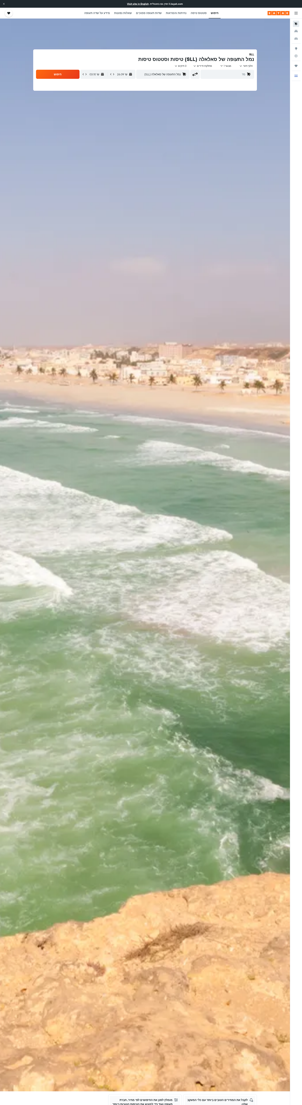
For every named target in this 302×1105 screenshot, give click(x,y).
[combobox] (246, 66)
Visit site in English (138, 3)
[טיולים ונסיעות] (296, 65)
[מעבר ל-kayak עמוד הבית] (278, 13)
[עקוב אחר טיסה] (296, 55)
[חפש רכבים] (296, 38)
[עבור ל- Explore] (296, 48)
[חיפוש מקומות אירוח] (296, 31)
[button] (4, 4)
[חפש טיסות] (296, 23)
